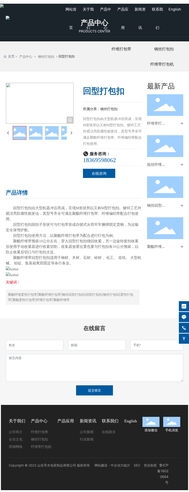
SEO (137, 465)
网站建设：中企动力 (109, 465)
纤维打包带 (121, 49)
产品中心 (25, 56)
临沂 (127, 465)
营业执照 (150, 465)
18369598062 (99, 160)
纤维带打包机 (162, 64)
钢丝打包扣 (46, 56)
